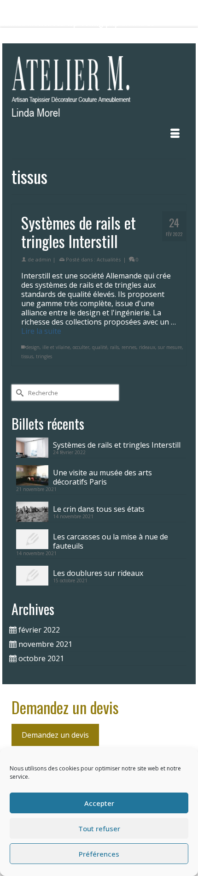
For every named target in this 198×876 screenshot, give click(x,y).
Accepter (99, 803)
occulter (81, 347)
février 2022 (39, 630)
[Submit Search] (52, 35)
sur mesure (170, 347)
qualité (99, 347)
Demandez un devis (55, 735)
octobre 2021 (41, 658)
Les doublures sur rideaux (98, 573)
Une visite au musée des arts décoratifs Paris (102, 477)
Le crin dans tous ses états (99, 509)
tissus (27, 356)
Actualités (109, 259)
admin (43, 259)
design (33, 347)
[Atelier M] (99, 89)
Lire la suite (41, 331)
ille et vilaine (56, 347)
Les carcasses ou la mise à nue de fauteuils (110, 541)
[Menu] (174, 133)
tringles (44, 356)
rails (114, 347)
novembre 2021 (45, 644)
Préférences (99, 853)
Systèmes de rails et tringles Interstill (117, 445)
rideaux (147, 347)
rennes (129, 347)
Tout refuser (99, 828)
